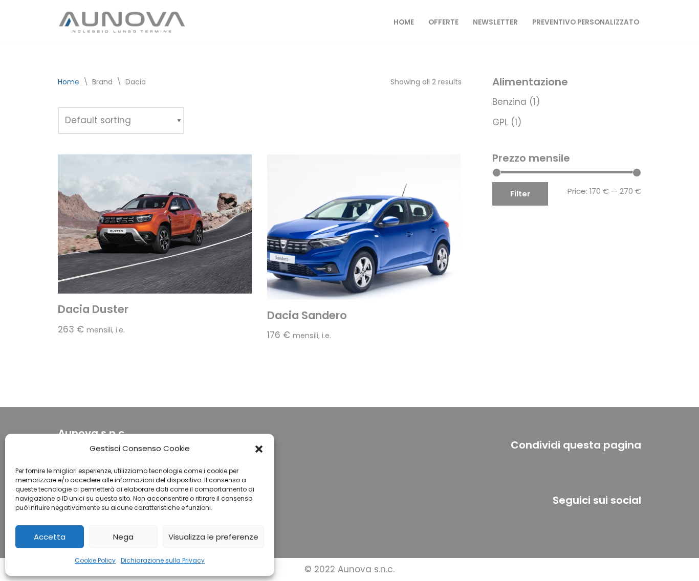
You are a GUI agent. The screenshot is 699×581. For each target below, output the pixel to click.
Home (404, 22)
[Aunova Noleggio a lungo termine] (122, 22)
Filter (520, 193)
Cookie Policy (95, 560)
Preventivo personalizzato (585, 22)
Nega (123, 536)
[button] (259, 449)
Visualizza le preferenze (213, 536)
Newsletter (495, 22)
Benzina (509, 102)
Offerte (443, 22)
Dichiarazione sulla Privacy (163, 560)
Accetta (49, 536)
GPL (500, 122)
